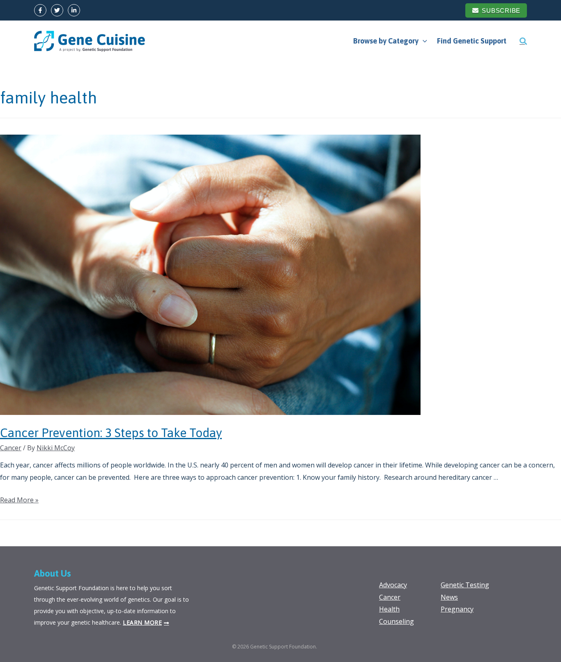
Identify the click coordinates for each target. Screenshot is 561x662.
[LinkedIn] (74, 10)
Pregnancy (457, 609)
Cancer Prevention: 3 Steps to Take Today (111, 433)
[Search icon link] (523, 41)
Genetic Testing (465, 584)
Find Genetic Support (471, 41)
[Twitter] (57, 10)
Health (389, 609)
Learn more (142, 622)
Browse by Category (385, 41)
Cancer (10, 447)
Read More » (19, 499)
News (449, 597)
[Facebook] (40, 10)
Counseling (396, 621)
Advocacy (393, 584)
